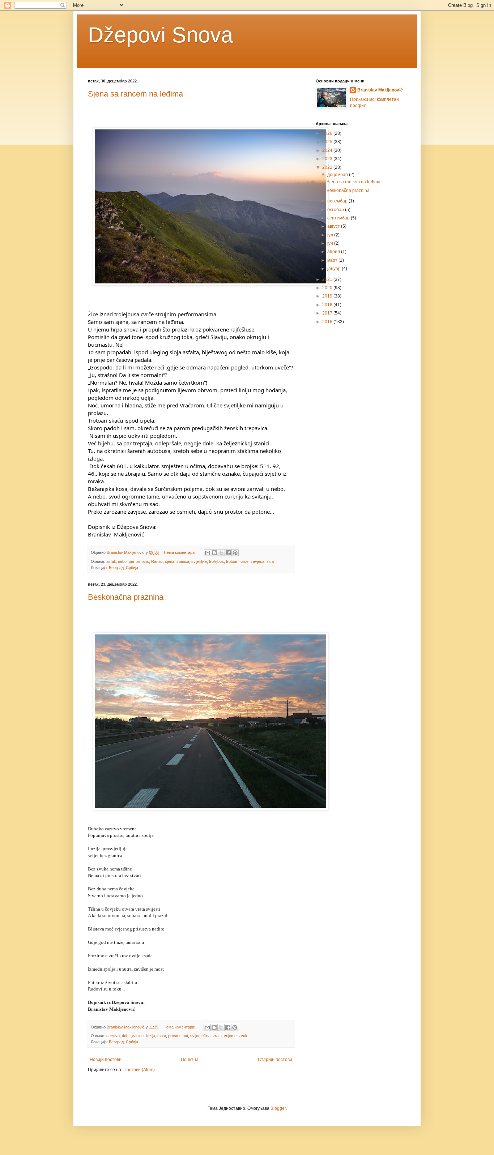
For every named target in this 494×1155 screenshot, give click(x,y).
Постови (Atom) (139, 1069)
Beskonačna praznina (125, 597)
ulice (244, 561)
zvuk (243, 1036)
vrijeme (230, 1036)
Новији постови (106, 1059)
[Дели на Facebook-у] (228, 552)
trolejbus (216, 561)
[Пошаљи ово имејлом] (207, 552)
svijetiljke (199, 561)
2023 (327, 158)
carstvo (113, 1036)
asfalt (111, 561)
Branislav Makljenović (380, 90)
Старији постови (275, 1059)
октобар (336, 209)
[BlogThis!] (214, 552)
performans (139, 561)
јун (330, 243)
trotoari (232, 561)
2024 (327, 150)
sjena (169, 561)
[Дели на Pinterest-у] (235, 552)
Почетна (190, 1059)
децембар (338, 174)
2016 (327, 321)
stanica (182, 561)
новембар (338, 201)
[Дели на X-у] (221, 552)
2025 (327, 141)
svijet (194, 1036)
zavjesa (257, 561)
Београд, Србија (123, 567)
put (185, 1036)
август (334, 226)
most (161, 1036)
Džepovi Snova (160, 35)
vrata (217, 1036)
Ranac (157, 561)
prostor (174, 1036)
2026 (327, 133)
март (332, 260)
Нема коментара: (180, 552)
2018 (327, 304)
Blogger (278, 1108)
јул (330, 235)
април (334, 251)
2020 (327, 287)
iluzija (150, 1036)
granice (137, 1036)
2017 (327, 313)
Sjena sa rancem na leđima (135, 93)
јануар (334, 268)
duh (125, 1036)
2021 (327, 279)
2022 (327, 167)
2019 (327, 296)
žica (270, 561)
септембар (339, 218)
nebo (122, 561)
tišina (205, 1036)
